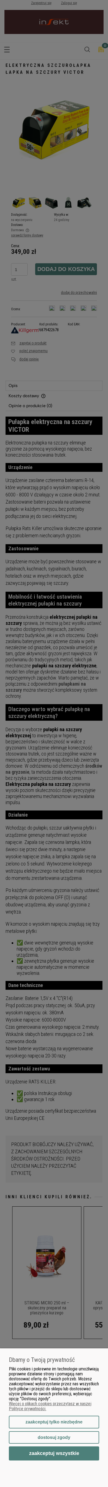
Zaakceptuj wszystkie (54, 1453)
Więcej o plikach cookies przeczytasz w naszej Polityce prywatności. (50, 1406)
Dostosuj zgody (54, 1437)
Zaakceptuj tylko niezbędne (54, 1422)
